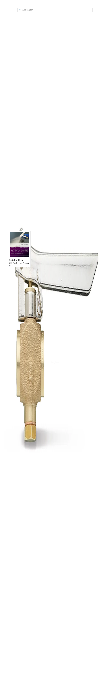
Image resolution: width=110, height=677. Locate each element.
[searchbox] (57, 10)
